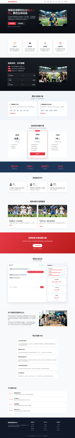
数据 (51, 1)
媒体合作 (58, 426)
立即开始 (17, 151)
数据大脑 (32, 426)
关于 (62, 1)
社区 (56, 1)
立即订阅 (37, 153)
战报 (59, 1)
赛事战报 (32, 428)
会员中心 (45, 428)
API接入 (58, 428)
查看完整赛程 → (13, 113)
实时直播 (32, 424)
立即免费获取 (37, 245)
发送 (42, 287)
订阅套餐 (45, 424)
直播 (48, 1)
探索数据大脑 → (43, 113)
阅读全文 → (11, 225)
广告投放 (58, 424)
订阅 (53, 1)
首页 (45, 1)
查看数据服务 (20, 23)
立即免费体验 (11, 23)
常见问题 (65, 1)
